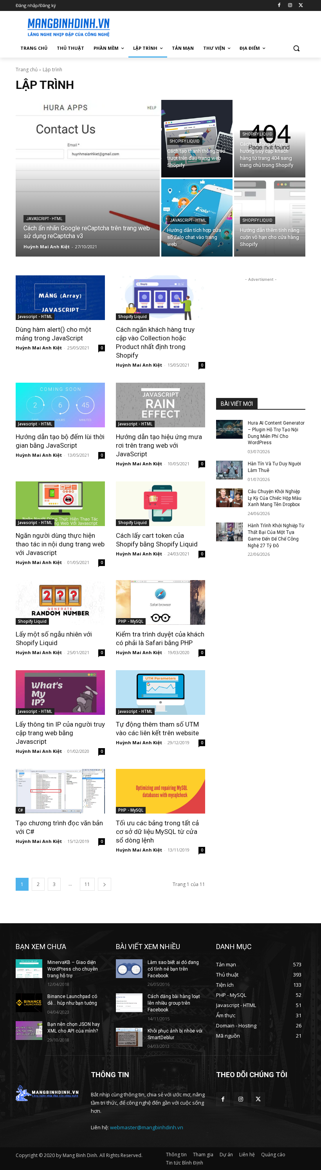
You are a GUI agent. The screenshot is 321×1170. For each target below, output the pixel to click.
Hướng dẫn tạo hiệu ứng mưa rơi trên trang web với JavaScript (159, 445)
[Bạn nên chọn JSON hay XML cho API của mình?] (29, 1030)
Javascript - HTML (44, 219)
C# (20, 810)
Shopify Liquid (185, 141)
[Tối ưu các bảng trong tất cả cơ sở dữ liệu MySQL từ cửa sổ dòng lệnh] (160, 791)
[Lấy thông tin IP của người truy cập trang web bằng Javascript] (60, 692)
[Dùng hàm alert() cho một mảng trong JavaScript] (60, 297)
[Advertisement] (213, 26)
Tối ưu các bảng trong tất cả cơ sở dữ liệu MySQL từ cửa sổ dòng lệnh (157, 831)
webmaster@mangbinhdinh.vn (146, 1127)
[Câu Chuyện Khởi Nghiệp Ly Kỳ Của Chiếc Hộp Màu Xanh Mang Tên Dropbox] (229, 497)
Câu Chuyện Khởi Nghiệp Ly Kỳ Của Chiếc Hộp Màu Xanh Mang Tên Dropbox (274, 498)
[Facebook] (279, 5)
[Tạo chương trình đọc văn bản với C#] (60, 791)
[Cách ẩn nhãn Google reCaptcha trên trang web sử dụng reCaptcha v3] (88, 178)
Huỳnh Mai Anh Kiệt (39, 348)
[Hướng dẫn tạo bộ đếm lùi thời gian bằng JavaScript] (60, 405)
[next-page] (104, 884)
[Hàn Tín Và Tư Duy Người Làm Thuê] (229, 470)
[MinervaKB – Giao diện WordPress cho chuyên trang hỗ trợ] (29, 968)
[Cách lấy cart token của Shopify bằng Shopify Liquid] (160, 503)
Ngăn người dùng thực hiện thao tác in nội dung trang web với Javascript (60, 544)
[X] (300, 5)
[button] (296, 48)
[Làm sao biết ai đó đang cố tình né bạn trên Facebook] (129, 968)
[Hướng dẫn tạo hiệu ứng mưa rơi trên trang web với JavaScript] (160, 405)
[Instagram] (289, 5)
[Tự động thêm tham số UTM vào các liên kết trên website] (160, 692)
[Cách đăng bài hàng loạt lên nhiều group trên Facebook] (129, 1002)
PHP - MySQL (130, 621)
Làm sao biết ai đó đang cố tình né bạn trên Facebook (173, 969)
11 (87, 884)
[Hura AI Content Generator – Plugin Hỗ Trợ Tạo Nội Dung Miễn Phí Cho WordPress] (229, 429)
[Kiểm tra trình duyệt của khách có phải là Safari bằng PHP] (160, 602)
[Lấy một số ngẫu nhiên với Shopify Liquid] (60, 602)
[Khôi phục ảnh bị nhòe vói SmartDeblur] (129, 1037)
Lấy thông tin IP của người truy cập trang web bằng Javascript (60, 732)
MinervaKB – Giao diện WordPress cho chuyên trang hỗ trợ (72, 969)
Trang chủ (27, 69)
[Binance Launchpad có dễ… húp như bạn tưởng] (29, 1002)
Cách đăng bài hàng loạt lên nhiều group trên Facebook (174, 1003)
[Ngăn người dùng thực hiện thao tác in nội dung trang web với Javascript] (60, 503)
